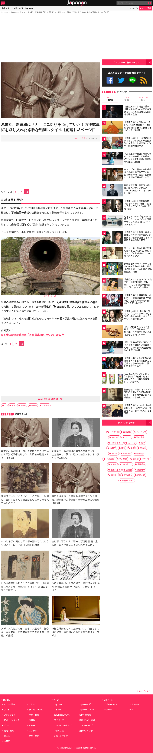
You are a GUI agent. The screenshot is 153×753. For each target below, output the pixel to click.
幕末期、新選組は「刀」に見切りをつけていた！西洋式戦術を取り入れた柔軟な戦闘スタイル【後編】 (25, 454)
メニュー (3, 3)
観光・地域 (9, 730)
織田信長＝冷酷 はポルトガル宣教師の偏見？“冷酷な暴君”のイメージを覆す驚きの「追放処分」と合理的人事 (138, 393)
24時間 (110, 99)
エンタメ (33, 730)
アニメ (128, 437)
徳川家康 (123, 458)
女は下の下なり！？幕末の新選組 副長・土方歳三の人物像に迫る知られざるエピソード (76, 543)
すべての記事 (9, 704)
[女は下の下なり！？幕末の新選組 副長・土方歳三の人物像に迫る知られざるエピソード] (76, 524)
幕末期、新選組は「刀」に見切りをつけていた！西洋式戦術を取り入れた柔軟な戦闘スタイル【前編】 (69, 12)
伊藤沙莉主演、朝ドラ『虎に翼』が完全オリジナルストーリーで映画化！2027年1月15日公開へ (137, 189)
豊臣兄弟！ (115, 469)
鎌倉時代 (141, 469)
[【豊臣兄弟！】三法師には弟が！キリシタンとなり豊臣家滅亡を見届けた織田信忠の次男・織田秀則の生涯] (112, 143)
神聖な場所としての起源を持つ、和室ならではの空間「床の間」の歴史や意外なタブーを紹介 (76, 632)
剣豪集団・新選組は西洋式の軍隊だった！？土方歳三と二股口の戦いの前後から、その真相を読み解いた (76, 454)
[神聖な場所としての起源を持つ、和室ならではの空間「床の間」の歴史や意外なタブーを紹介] (76, 611)
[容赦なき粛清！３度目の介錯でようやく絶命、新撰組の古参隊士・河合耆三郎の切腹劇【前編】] (76, 478)
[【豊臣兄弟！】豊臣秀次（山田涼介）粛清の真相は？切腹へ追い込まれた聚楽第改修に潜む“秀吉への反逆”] (112, 300)
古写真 (7, 741)
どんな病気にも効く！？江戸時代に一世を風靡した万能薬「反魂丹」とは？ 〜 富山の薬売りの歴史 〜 (25, 586)
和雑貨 (32, 720)
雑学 (143, 442)
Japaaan (76, 3)
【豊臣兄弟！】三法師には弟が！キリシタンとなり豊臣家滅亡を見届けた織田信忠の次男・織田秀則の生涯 (137, 141)
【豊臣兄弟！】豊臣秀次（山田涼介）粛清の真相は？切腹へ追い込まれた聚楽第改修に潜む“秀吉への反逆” (137, 299)
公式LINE (132, 80)
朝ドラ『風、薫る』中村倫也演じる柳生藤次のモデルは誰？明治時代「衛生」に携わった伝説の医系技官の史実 (137, 173)
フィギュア (127, 464)
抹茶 (135, 458)
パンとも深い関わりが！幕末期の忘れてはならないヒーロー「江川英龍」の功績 (25, 543)
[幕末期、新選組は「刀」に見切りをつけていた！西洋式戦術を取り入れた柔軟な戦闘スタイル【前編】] (50, 90)
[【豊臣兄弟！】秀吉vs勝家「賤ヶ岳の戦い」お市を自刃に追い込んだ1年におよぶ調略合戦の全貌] (112, 112)
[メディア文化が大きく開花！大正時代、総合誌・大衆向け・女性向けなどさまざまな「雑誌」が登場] (25, 611)
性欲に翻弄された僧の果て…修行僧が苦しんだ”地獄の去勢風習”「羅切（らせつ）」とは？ (76, 586)
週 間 (127, 99)
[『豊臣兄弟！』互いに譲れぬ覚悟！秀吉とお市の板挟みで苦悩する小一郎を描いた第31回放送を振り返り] (112, 363)
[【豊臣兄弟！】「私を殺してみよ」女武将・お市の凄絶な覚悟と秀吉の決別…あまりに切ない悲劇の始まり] (112, 316)
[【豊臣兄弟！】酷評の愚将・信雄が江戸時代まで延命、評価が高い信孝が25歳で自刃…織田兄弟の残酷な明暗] (112, 238)
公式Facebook (109, 80)
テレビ (115, 453)
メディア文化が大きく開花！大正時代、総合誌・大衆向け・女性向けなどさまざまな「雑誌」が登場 (25, 632)
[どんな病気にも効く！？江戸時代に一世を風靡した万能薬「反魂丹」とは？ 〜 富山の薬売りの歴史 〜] (25, 566)
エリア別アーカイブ (63, 725)
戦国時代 (127, 431)
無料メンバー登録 (87, 720)
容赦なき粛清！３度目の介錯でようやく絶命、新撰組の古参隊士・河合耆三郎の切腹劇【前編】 (76, 499)
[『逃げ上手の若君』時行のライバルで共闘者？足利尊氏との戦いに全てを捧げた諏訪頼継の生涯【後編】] (112, 348)
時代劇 (143, 448)
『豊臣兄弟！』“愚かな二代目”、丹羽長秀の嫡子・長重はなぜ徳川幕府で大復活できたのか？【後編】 (137, 126)
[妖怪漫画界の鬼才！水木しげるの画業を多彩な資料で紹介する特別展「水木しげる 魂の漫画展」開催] (112, 269)
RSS (143, 80)
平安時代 (116, 437)
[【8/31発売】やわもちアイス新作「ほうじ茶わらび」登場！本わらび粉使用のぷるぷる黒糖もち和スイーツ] (112, 332)
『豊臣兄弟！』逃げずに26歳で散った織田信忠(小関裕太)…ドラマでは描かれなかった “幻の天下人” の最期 (138, 283)
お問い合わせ (85, 714)
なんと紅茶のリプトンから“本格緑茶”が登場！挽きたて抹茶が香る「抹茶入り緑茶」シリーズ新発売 (137, 377)
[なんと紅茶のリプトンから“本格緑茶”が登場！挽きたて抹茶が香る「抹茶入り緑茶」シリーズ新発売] (112, 379)
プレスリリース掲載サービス (126, 62)
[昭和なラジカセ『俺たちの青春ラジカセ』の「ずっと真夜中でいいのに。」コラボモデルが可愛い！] (112, 222)
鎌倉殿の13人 (128, 480)
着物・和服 (34, 714)
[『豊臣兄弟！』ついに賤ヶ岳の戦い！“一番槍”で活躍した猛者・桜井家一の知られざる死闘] (112, 410)
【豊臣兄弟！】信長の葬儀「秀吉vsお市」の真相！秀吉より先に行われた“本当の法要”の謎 (137, 204)
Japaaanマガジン (18, 12)
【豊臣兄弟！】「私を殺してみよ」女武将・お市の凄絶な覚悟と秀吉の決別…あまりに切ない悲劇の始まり (138, 314)
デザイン (146, 458)
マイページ (59, 720)
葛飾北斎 (141, 475)
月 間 (143, 99)
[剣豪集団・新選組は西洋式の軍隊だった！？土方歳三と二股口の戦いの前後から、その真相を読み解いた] (76, 433)
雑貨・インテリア (11, 720)
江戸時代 (45, 405)
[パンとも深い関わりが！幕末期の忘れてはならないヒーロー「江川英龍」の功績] (25, 524)
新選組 (34, 405)
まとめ (32, 704)
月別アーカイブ (86, 725)
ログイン (134, 8)
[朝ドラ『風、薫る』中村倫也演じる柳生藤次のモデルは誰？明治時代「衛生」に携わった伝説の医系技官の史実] (112, 175)
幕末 (13, 405)
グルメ (7, 725)
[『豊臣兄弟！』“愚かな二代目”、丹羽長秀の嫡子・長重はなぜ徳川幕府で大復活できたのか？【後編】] (112, 127)
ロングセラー (116, 442)
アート (7, 709)
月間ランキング (61, 735)
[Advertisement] (50, 38)
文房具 (114, 464)
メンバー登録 (145, 8)
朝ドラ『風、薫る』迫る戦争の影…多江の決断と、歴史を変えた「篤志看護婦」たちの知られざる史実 (137, 252)
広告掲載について (62, 714)
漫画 (133, 448)
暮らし (7, 735)
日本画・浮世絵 (36, 709)
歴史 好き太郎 (81, 138)
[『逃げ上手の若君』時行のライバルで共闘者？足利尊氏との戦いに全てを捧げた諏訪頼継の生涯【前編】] (112, 159)
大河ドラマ (141, 431)
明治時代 (110, 458)
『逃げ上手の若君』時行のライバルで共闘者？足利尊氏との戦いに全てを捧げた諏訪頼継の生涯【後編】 (137, 346)
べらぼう (127, 453)
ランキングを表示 (126, 422)
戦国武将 (140, 437)
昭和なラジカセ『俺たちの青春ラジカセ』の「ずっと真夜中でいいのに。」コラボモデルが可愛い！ (137, 220)
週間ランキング (86, 730)
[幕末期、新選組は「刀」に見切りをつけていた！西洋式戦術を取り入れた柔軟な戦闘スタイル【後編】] (25, 433)
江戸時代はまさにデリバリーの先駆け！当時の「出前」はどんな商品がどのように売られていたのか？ (25, 499)
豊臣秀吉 (141, 464)
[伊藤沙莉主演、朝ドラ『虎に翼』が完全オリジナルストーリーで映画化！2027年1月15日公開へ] (112, 190)
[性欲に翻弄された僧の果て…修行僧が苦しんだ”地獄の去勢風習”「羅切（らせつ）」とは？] (76, 566)
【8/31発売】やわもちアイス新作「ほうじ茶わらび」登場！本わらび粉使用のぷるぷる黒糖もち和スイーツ (138, 330)
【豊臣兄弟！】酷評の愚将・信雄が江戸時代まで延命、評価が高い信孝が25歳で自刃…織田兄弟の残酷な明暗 (138, 236)
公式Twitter (121, 80)
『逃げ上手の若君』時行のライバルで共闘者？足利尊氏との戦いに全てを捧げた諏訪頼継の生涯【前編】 (137, 157)
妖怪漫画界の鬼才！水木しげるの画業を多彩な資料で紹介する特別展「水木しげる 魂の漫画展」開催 (138, 267)
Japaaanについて (87, 709)
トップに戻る (144, 691)
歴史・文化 (34, 735)
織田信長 (140, 453)
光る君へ (128, 475)
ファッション (10, 714)
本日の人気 (59, 730)
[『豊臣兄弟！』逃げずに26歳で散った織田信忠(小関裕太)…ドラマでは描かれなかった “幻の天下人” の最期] (112, 285)
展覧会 (129, 469)
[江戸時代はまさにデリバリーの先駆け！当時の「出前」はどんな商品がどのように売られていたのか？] (25, 478)
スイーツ (132, 442)
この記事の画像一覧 (51, 398)
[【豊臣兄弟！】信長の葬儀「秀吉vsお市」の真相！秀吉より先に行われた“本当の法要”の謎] (112, 206)
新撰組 (23, 405)
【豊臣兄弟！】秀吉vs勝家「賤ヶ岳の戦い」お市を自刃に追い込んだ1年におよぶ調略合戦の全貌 (137, 110)
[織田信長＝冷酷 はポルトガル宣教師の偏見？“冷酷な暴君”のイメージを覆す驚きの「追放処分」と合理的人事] (112, 395)
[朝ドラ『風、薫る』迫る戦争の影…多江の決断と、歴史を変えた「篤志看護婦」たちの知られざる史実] (112, 253)
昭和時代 (114, 475)
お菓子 (113, 448)
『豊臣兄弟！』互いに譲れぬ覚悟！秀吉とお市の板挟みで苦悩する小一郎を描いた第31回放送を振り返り (138, 362)
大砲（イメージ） (50, 296)
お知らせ (58, 709)
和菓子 (32, 725)
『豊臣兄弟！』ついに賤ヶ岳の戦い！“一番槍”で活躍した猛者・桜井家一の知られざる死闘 (137, 409)
